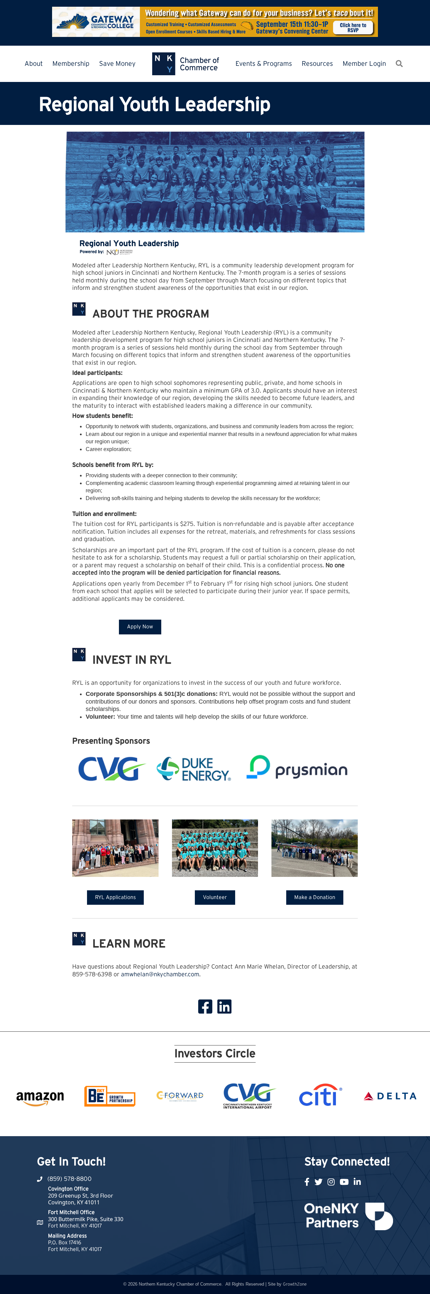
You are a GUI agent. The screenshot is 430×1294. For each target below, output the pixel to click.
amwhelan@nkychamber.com (160, 975)
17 (259, 1123)
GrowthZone (295, 1284)
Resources (317, 63)
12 (219, 1123)
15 (243, 1123)
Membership (70, 63)
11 (211, 1123)
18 (267, 1123)
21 (291, 1123)
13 (227, 1123)
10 (203, 1123)
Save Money (117, 63)
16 (251, 1123)
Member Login (364, 63)
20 (283, 1123)
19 (275, 1123)
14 (235, 1123)
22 (299, 1123)
